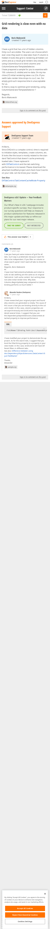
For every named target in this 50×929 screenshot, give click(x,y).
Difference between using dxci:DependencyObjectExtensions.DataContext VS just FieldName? (24, 353)
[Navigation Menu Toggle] (3, 8)
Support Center (25, 8)
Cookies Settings (25, 921)
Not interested (34, 225)
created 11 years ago (21, 40)
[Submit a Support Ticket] (45, 15)
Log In (41, 2)
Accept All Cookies (25, 908)
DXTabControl (12, 164)
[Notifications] (46, 2)
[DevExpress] (9, 2)
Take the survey (14, 225)
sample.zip (12, 367)
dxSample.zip (10, 186)
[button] (44, 329)
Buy (34, 2)
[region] (25, 909)
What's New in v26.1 (17, 205)
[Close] (45, 893)
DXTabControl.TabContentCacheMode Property (23, 180)
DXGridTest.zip (11, 102)
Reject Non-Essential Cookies (25, 915)
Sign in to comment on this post (33, 110)
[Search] (46, 8)
